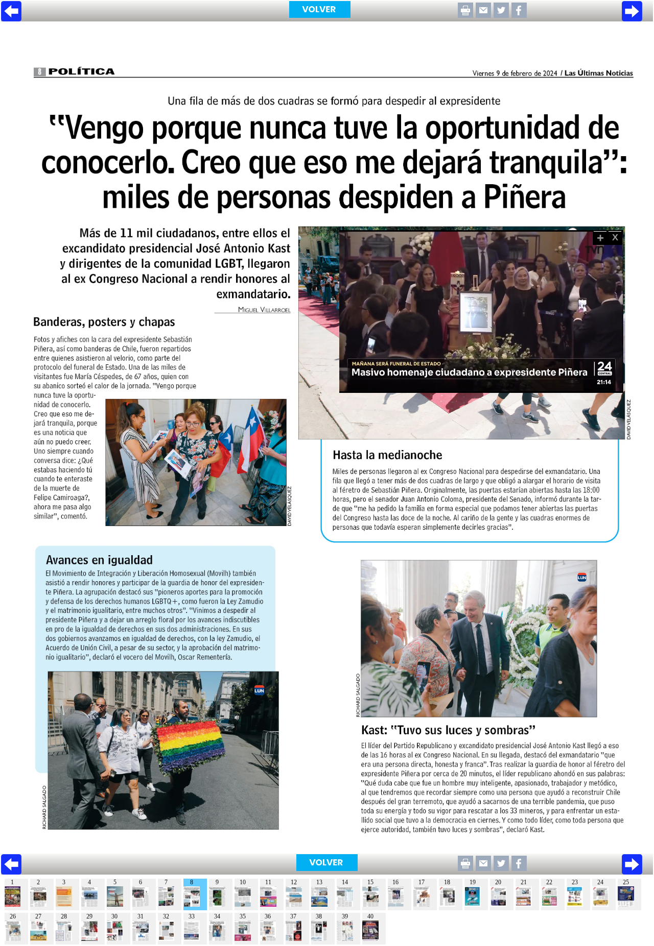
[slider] (470, 385)
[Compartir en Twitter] (501, 15)
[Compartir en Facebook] (519, 15)
